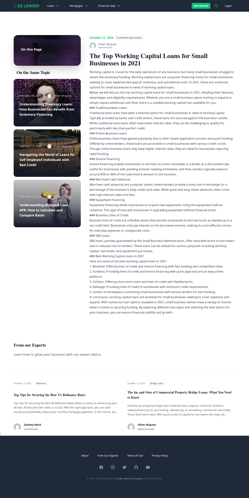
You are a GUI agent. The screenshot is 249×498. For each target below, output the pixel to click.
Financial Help (107, 5)
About (85, 455)
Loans (50, 5)
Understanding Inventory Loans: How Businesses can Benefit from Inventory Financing (47, 109)
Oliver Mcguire (147, 424)
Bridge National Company (129, 478)
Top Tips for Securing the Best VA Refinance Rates (49, 394)
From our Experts (107, 455)
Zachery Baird (32, 424)
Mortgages (76, 5)
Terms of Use (135, 455)
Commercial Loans (129, 38)
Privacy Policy (160, 455)
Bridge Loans (156, 383)
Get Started (201, 5)
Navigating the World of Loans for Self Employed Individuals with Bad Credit (47, 159)
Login (228, 5)
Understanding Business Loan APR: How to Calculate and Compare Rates (44, 210)
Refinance (41, 383)
